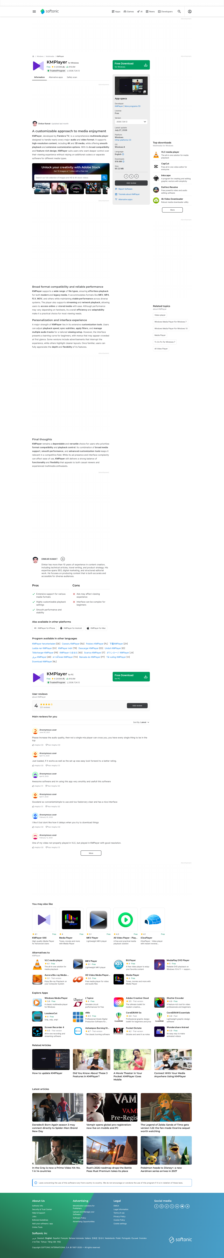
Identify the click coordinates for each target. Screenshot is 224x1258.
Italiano (88, 1238)
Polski (118, 1238)
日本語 (94, 1238)
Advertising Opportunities (83, 1221)
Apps (117, 11)
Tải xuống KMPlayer (116, 657)
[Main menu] (34, 11)
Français (64, 1238)
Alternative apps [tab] (56, 77)
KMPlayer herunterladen (43, 643)
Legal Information (121, 1209)
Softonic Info (37, 1206)
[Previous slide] (34, 188)
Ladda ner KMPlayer (42, 648)
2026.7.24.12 (122, 122)
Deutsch (40, 1238)
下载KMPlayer (116, 643)
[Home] (33, 56)
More (91, 853)
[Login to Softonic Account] (190, 11)
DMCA (116, 1206)
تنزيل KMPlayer (39, 657)
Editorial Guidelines (40, 1220)
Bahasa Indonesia (76, 1238)
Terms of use (119, 1213)
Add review (131, 183)
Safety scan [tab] (72, 77)
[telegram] (187, 1206)
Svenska (142, 1238)
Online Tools (37, 1227)
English (48, 1238)
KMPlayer (63, 62)
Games (130, 11)
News (152, 11)
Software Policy (79, 1218)
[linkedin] (63, 559)
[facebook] (126, 176)
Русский (134, 1238)
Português (126, 1238)
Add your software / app (42, 1223)
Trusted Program (57, 71)
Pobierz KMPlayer (94, 643)
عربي (34, 1238)
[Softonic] (49, 11)
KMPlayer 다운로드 (69, 652)
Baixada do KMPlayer (89, 657)
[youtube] (182, 1206)
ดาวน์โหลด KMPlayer (63, 657)
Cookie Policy (119, 1220)
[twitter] (131, 176)
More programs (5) (133, 106)
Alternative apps (125, 199)
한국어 (101, 1238)
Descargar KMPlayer (89, 648)
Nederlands (110, 1238)
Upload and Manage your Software (83, 1213)
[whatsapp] (136, 176)
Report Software (125, 189)
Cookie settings (120, 1223)
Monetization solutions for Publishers (83, 1207)
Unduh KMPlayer (113, 648)
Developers (167, 11)
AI (141, 11)
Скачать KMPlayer (71, 643)
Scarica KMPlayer (92, 652)
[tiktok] (167, 1206)
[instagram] (161, 1206)
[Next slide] (107, 188)
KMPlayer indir (65, 648)
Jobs (34, 1216)
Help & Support (38, 1213)
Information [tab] (39, 77)
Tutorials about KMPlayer (129, 194)
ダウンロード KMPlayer (118, 652)
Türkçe (44, 1242)
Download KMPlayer (42, 661)
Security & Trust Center (42, 1209)
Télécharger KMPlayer (43, 652)
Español (56, 1238)
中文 (59, 1242)
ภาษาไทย (36, 1242)
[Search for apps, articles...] (179, 11)
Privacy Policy (119, 1216)
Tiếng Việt (52, 1242)
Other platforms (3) (123, 140)
